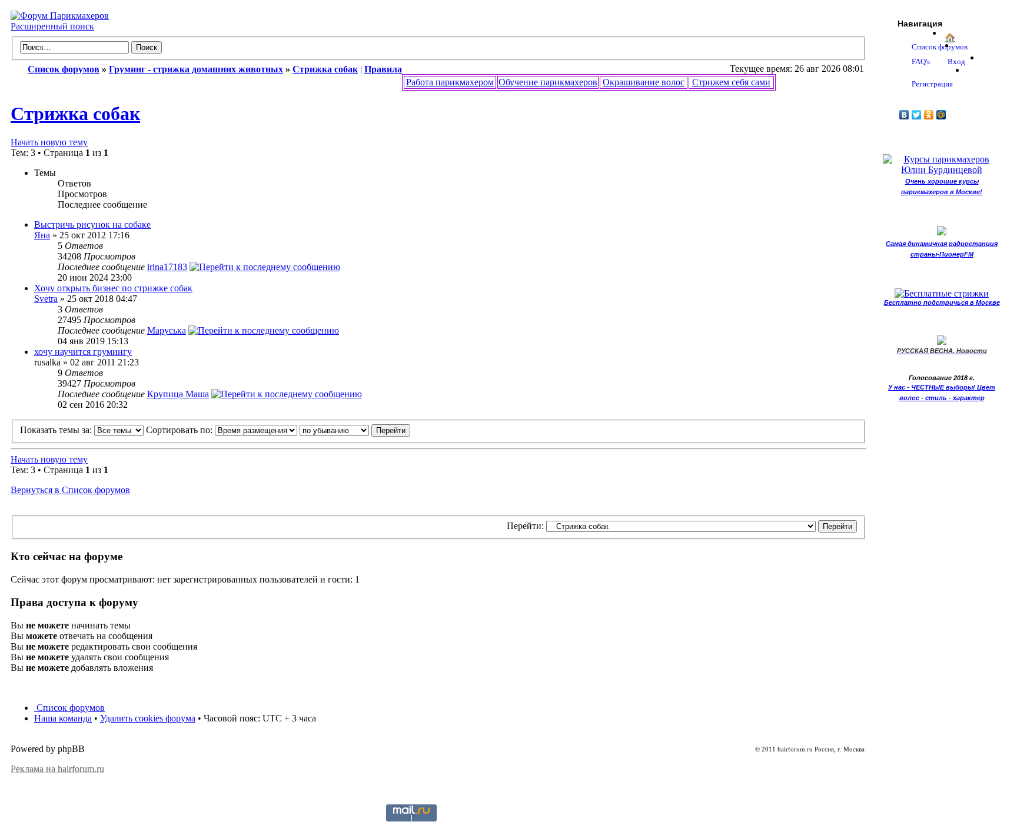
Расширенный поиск (52, 26)
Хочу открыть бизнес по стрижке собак (113, 288)
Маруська (166, 330)
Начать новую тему (49, 142)
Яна (42, 235)
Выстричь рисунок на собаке (92, 224)
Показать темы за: (57, 430)
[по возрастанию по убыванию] (355, 430)
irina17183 (167, 267)
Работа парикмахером (450, 82)
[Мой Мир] (941, 114)
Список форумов (69, 708)
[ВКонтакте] (904, 114)
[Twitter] (916, 114)
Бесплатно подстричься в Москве (942, 302)
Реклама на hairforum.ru (57, 769)
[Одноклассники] (929, 114)
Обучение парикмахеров (547, 82)
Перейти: (525, 526)
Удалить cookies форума (147, 718)
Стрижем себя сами (731, 82)
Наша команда (63, 718)
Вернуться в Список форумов (70, 490)
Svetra (46, 299)
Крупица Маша (178, 394)
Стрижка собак (75, 113)
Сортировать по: (180, 430)
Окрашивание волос (643, 82)
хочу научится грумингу (83, 352)
